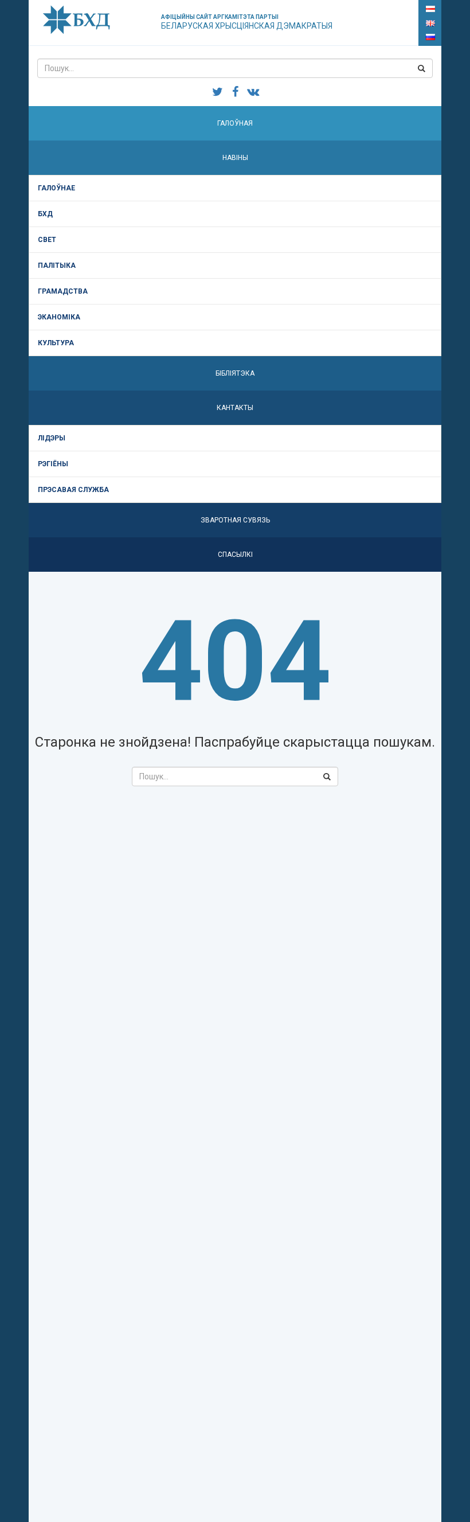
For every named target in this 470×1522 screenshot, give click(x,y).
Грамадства (63, 291)
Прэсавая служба (73, 490)
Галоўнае (56, 188)
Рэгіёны (53, 464)
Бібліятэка (235, 373)
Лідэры (51, 438)
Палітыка (57, 266)
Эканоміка (59, 317)
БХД (45, 214)
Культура (56, 343)
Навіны (235, 158)
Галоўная (235, 123)
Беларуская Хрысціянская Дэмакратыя (246, 22)
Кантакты (235, 408)
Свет (47, 240)
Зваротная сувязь (235, 520)
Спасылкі (235, 555)
